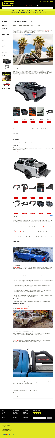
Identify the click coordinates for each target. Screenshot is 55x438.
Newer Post (50, 401)
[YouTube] (40, 413)
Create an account (50, 5)
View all (51, 123)
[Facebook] (34, 413)
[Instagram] (38, 413)
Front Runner (7, 65)
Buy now (16, 121)
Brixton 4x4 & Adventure (6, 425)
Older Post (15, 401)
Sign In (45, 5)
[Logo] (8, 3)
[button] (28, 5)
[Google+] (36, 413)
